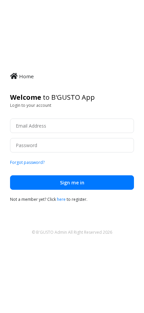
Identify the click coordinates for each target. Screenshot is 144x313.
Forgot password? (27, 162)
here (61, 199)
